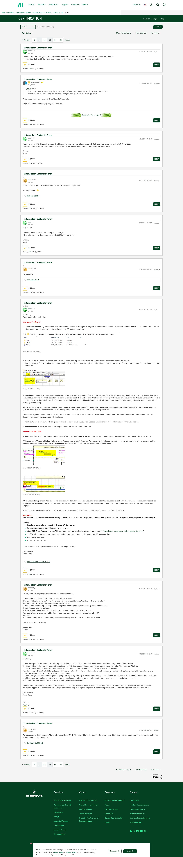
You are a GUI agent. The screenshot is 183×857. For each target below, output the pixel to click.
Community (11, 13)
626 (30, 292)
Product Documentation (139, 805)
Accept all (130, 851)
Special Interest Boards (42, 13)
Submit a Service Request (140, 818)
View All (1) (26, 705)
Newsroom (109, 813)
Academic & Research (62, 800)
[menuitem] (32, 5)
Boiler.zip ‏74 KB (33, 280)
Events (107, 822)
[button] (25, 65)
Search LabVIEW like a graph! (91, 115)
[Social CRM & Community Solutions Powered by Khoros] (157, 776)
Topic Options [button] (26, 33)
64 (55, 40)
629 (30, 712)
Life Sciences (59, 825)
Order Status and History (89, 805)
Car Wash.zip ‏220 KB (35, 743)
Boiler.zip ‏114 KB (33, 196)
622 (30, 124)
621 (30, 68)
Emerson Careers (111, 809)
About (107, 805)
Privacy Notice (58, 852)
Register (146, 19)
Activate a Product (137, 813)
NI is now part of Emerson (114, 800)
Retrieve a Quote (85, 809)
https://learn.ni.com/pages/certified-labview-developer (123, 531)
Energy (56, 816)
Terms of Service (85, 813)
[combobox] (94, 27)
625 (30, 252)
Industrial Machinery (62, 821)
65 (61, 40)
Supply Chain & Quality (114, 818)
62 (44, 40)
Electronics (58, 812)
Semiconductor (60, 830)
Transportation (59, 834)
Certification (58, 13)
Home (4, 13)
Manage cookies (115, 851)
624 (30, 208)
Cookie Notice (71, 852)
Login (155, 19)
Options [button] (156, 52)
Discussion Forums (24, 13)
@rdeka (28, 89)
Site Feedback (135, 822)
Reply (156, 64)
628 (30, 639)
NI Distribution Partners (88, 800)
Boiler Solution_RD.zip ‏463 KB (38, 562)
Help (162, 19)
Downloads (134, 800)
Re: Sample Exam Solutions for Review (38, 48)
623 (30, 163)
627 (30, 574)
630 (30, 755)
